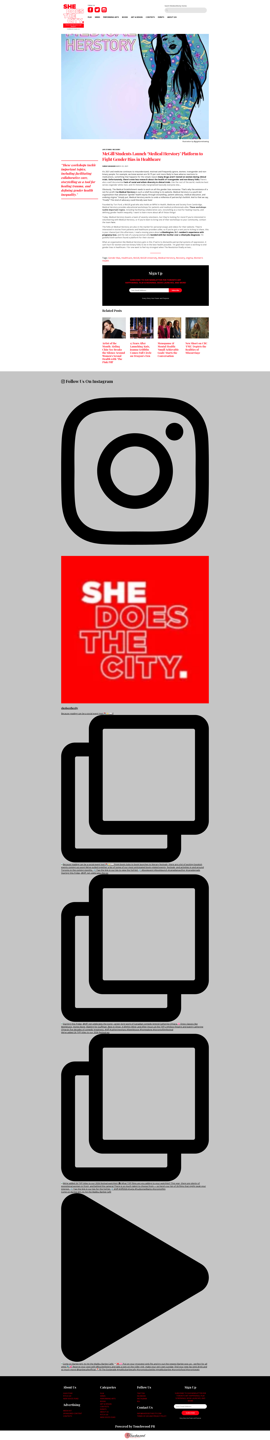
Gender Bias (114, 257)
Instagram (142, 1398)
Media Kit (67, 1411)
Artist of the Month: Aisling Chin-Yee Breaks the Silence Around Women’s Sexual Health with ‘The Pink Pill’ (113, 353)
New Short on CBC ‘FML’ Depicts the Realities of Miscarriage (196, 348)
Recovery (116, 149)
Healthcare (126, 257)
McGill (136, 257)
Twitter (141, 1393)
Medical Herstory (166, 257)
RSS (138, 1401)
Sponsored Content (72, 1413)
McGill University (148, 257)
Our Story (68, 1393)
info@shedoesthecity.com (149, 1413)
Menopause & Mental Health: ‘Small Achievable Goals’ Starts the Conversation (168, 349)
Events (161, 17)
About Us (171, 17)
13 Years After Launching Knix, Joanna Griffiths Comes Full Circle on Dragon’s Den (140, 349)
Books (125, 17)
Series (97, 17)
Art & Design (137, 17)
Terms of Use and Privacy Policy (151, 1416)
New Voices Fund (70, 1398)
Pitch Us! (67, 1396)
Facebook (141, 1396)
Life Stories (107, 149)
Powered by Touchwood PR (135, 1426)
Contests (150, 17)
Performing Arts (111, 17)
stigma (189, 257)
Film (90, 17)
